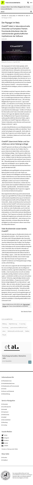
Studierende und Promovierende (11, 386)
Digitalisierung (13, 324)
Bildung (4, 324)
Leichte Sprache (7, 406)
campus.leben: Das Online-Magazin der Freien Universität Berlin (15, 8)
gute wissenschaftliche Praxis (18, 327)
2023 (27, 15)
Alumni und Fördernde (8, 391)
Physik (4, 335)
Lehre (3, 331)
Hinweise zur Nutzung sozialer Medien (10, 449)
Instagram (6, 438)
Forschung (5, 327)
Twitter (5, 435)
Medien (27, 331)
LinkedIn (6, 445)
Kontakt (5, 409)
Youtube (6, 443)
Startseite (4, 15)
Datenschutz (6, 414)
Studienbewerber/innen (8, 383)
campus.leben (12, 15)
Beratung (5, 422)
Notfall (4, 417)
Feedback (5, 460)
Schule (4, 388)
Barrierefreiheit (6, 420)
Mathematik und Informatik (15, 331)
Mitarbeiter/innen (7, 381)
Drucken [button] (5, 457)
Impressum (5, 412)
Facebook (6, 440)
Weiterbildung (6, 394)
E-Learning (22, 324)
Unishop (5, 425)
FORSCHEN (21, 15)
